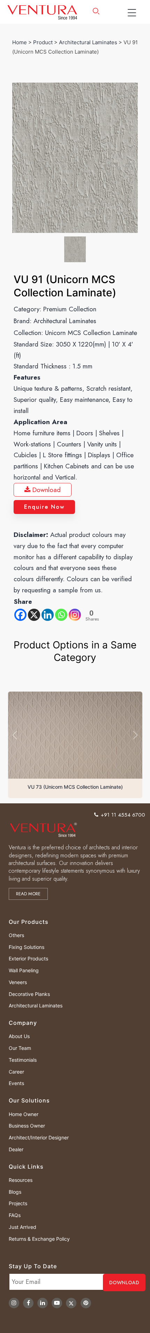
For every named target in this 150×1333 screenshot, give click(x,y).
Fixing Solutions (26, 947)
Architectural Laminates (88, 42)
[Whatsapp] (61, 615)
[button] (14, 735)
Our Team (20, 1048)
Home (19, 42)
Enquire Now (44, 507)
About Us (19, 1036)
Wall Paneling (24, 970)
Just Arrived (22, 1227)
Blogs (15, 1192)
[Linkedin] (48, 615)
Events (16, 1083)
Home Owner (23, 1114)
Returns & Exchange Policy (39, 1239)
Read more (28, 893)
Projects (18, 1203)
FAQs (15, 1215)
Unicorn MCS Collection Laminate (91, 332)
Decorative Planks (29, 994)
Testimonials (23, 1060)
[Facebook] (20, 615)
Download (45, 489)
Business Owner (27, 1126)
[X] (34, 615)
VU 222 (75, 787)
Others (16, 935)
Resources (20, 1180)
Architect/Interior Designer (39, 1137)
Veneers (18, 982)
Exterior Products (28, 958)
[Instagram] (75, 615)
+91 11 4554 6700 (123, 815)
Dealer (16, 1149)
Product (43, 42)
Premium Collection (69, 309)
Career (16, 1072)
